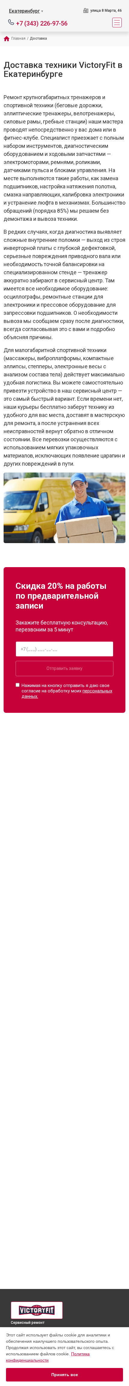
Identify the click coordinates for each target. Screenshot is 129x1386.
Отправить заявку (64, 668)
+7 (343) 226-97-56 (42, 23)
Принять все (64, 1374)
